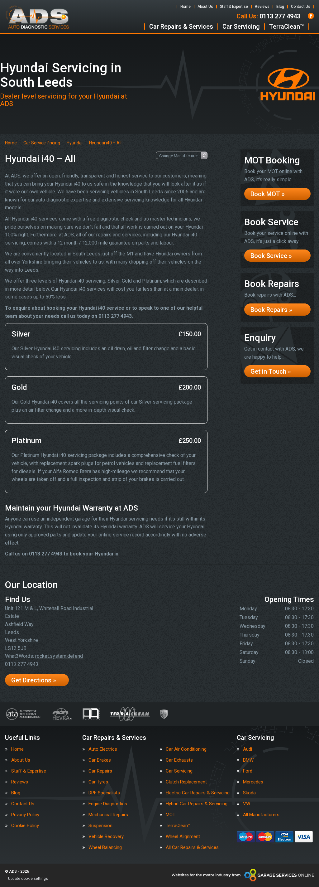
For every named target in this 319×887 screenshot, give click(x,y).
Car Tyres (98, 782)
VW (246, 804)
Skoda (249, 793)
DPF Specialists (104, 793)
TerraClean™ (286, 26)
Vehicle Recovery (106, 836)
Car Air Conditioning (186, 749)
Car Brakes (99, 760)
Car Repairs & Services (181, 26)
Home (185, 6)
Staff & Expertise (234, 6)
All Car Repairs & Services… (193, 847)
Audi (247, 749)
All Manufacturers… (262, 814)
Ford (247, 771)
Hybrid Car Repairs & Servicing (196, 804)
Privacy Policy (25, 814)
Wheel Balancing (105, 847)
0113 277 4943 (268, 16)
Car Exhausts (179, 760)
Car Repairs (100, 771)
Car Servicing (241, 26)
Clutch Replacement (186, 782)
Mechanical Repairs (108, 814)
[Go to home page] (37, 17)
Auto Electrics (102, 749)
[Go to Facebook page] (311, 16)
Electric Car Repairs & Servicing (198, 793)
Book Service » (271, 255)
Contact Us (300, 6)
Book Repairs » (271, 309)
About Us (205, 6)
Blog (280, 6)
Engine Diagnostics (107, 804)
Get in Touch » (270, 371)
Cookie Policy (25, 825)
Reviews (262, 6)
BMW (248, 760)
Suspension (100, 825)
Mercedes (253, 782)
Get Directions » (33, 680)
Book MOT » (267, 194)
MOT (170, 814)
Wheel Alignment (183, 836)
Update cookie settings (28, 878)
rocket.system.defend (59, 656)
